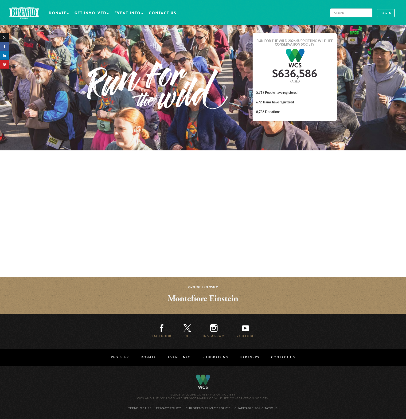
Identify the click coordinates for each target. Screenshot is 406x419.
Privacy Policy (168, 408)
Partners (249, 357)
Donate (148, 357)
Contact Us (162, 13)
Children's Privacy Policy (208, 408)
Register (120, 357)
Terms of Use (139, 408)
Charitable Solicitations (256, 408)
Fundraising (216, 357)
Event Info (179, 357)
